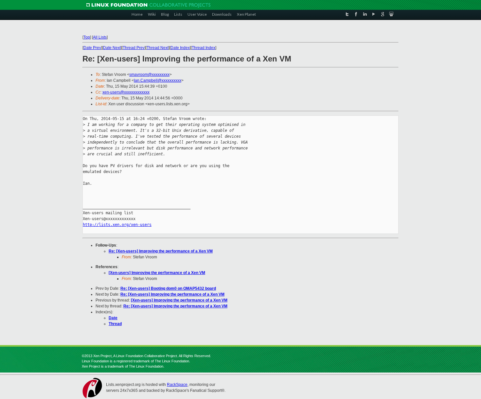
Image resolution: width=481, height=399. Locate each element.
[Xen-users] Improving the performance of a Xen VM (157, 272)
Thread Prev (134, 47)
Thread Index (203, 47)
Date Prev (92, 47)
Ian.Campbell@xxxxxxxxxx (157, 80)
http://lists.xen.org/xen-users (117, 224)
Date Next (112, 47)
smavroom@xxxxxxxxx (149, 74)
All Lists (100, 37)
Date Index (180, 47)
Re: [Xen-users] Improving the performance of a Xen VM (161, 251)
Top (86, 37)
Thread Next (158, 47)
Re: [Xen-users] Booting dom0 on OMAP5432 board (168, 288)
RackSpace (177, 384)
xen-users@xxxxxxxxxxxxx (126, 92)
